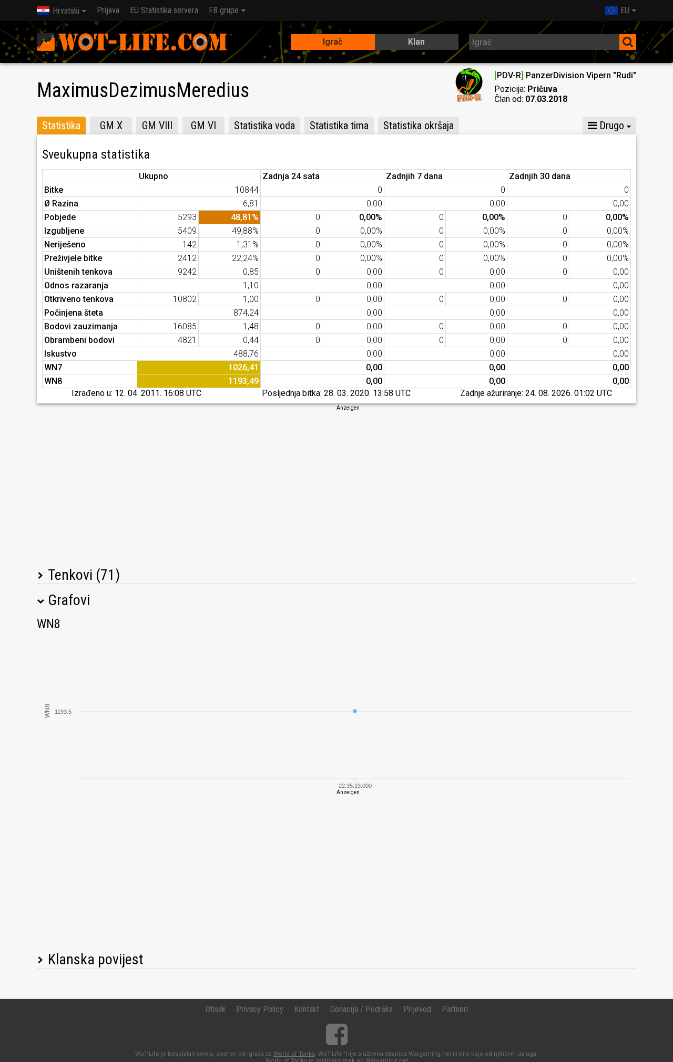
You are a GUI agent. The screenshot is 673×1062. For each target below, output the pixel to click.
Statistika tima (339, 125)
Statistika (61, 125)
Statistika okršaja (418, 125)
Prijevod (417, 1009)
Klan (416, 42)
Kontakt (306, 1009)
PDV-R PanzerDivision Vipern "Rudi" (565, 75)
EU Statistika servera (164, 10)
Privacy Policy (259, 1009)
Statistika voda (264, 125)
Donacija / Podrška (361, 1009)
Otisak (216, 1009)
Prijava (108, 10)
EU (624, 10)
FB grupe (224, 10)
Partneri (455, 1009)
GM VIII (157, 125)
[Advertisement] (336, 485)
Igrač (332, 42)
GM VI (203, 125)
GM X (111, 125)
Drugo (610, 125)
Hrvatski (66, 11)
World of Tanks (294, 1053)
